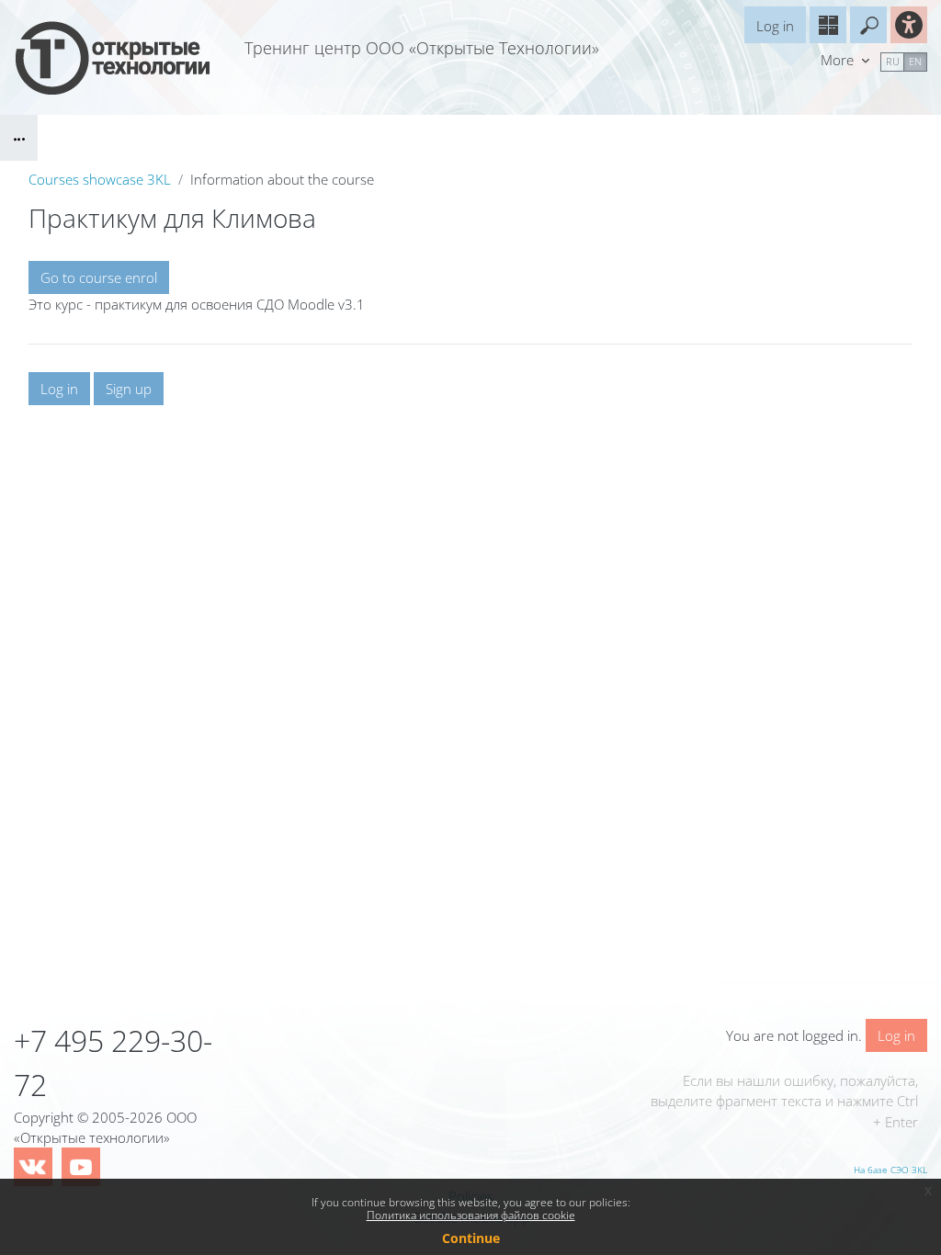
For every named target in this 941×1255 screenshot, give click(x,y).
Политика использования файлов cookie (471, 1215)
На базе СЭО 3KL (890, 1169)
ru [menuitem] (893, 61)
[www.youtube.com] (81, 1167)
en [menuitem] (915, 61)
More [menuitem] (839, 60)
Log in (775, 26)
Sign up (129, 388)
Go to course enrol (98, 277)
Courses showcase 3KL (99, 179)
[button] (868, 24)
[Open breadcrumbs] (19, 138)
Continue (471, 1238)
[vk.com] (33, 1167)
